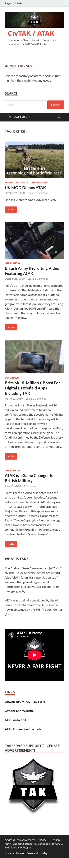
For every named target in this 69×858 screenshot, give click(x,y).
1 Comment (30, 486)
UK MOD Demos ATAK (25, 187)
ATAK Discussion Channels (23, 729)
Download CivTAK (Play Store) (26, 701)
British (9, 182)
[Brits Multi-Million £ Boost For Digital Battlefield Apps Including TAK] (34, 356)
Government (22, 182)
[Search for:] (34, 104)
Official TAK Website (19, 710)
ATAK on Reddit (15, 720)
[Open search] (59, 117)
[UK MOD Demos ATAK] (34, 160)
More (9, 208)
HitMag (43, 853)
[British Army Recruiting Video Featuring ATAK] (34, 240)
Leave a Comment (38, 192)
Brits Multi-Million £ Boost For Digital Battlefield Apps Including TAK (32, 388)
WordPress (26, 853)
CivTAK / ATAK (31, 33)
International (40, 182)
